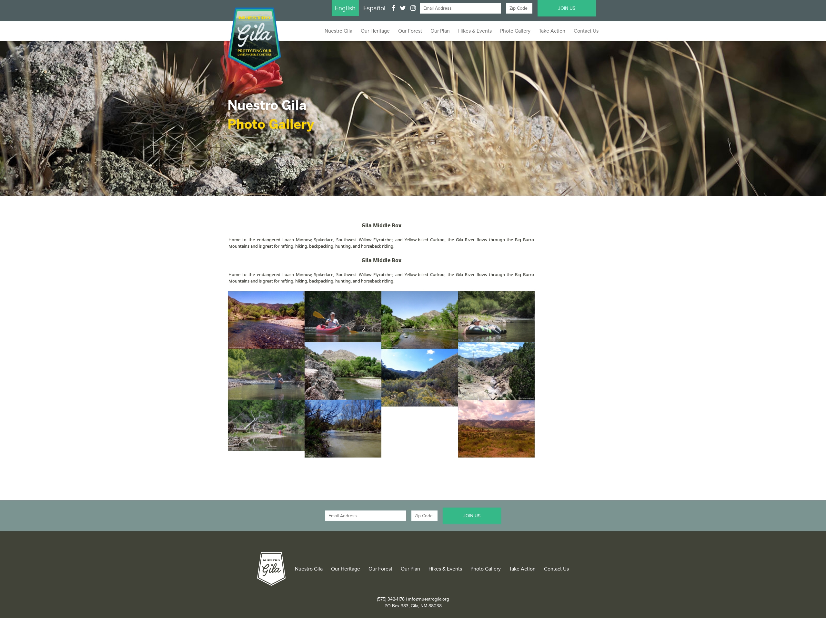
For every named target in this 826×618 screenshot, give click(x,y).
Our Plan (440, 31)
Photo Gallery (515, 31)
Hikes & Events (475, 31)
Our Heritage (375, 31)
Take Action (552, 31)
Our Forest (410, 31)
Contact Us (586, 31)
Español (374, 8)
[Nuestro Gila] (271, 569)
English (345, 8)
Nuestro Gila (338, 31)
